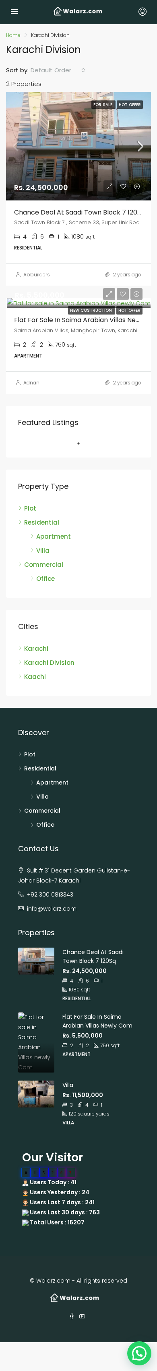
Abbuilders (36, 274)
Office (45, 578)
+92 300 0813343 (50, 895)
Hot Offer (129, 310)
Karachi (36, 648)
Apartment (53, 536)
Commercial (43, 564)
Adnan (31, 382)
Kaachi (35, 676)
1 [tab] (82, 443)
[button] (139, 1353)
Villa (43, 550)
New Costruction (91, 310)
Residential (41, 522)
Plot (30, 508)
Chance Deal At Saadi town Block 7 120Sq (79, 212)
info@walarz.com (51, 909)
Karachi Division (49, 662)
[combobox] (58, 70)
